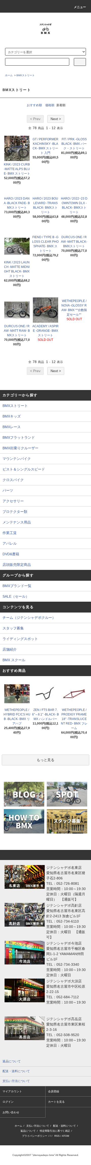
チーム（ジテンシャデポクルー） (29, 618)
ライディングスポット (20, 639)
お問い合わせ (11, 1112)
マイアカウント (12, 1091)
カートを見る (56, 1101)
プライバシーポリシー (34, 1135)
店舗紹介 (10, 649)
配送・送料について (64, 1125)
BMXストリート (25, 75)
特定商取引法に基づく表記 (55, 1130)
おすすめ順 (34, 105)
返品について (28, 1130)
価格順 (49, 105)
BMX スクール (14, 660)
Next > (56, 119)
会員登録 (53, 1091)
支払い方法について (37, 1125)
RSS (57, 1135)
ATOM (65, 1135)
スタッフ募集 (13, 628)
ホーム (9, 75)
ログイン (8, 1101)
